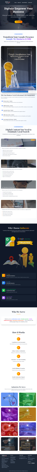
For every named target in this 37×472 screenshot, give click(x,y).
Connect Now (18, 21)
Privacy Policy (30, 459)
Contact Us (30, 2)
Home (16, 2)
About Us (19, 2)
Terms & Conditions (31, 458)
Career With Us (24, 2)
